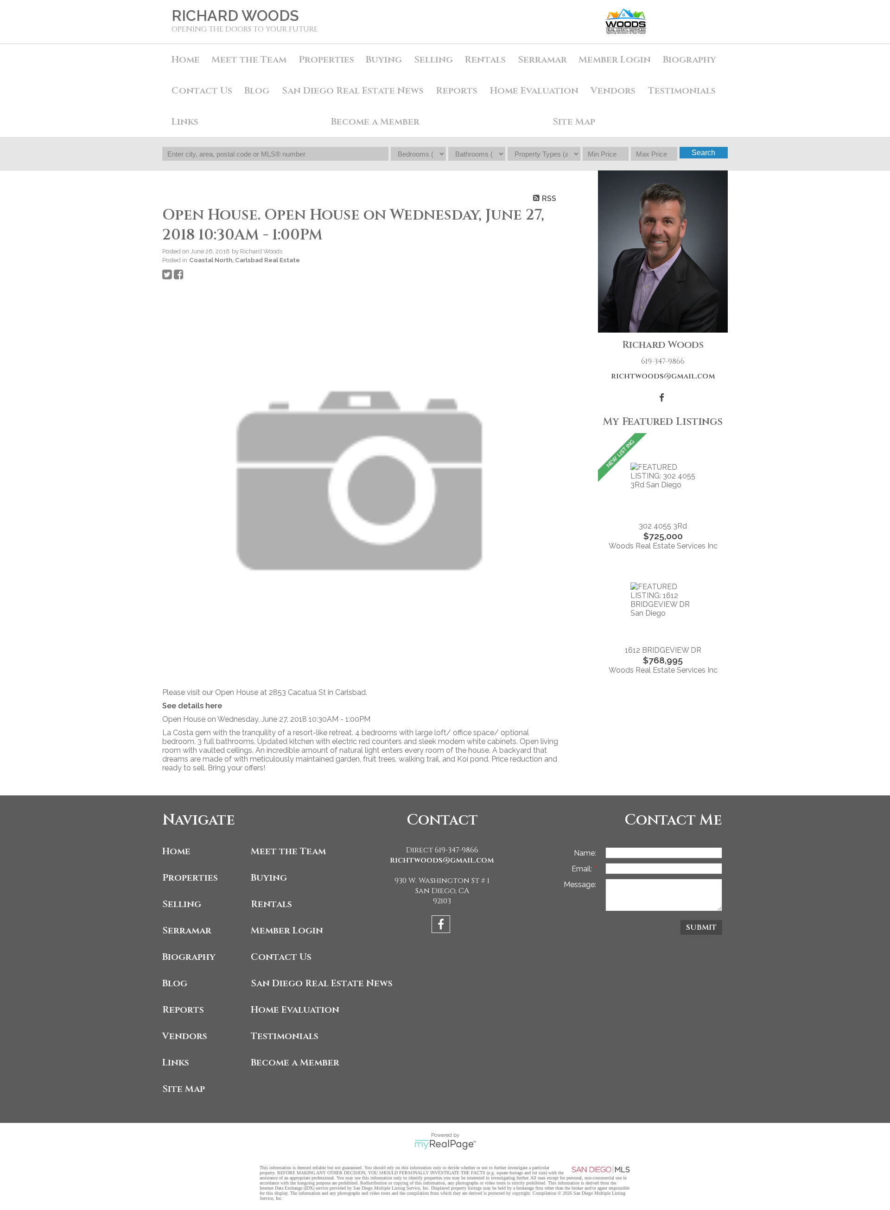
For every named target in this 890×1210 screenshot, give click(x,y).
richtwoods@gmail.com (663, 376)
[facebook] (442, 925)
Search (703, 153)
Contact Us (202, 90)
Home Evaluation (534, 90)
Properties (190, 877)
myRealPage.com (445, 1144)
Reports (183, 1009)
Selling (433, 59)
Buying (384, 59)
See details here (192, 705)
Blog (256, 90)
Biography (689, 59)
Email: (583, 868)
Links (185, 121)
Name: (585, 853)
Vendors (613, 90)
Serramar (542, 59)
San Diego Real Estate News (353, 90)
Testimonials (682, 90)
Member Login (614, 59)
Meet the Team (248, 59)
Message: (580, 884)
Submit (701, 927)
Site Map (574, 121)
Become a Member (375, 121)
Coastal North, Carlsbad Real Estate (244, 260)
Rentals (485, 59)
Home (186, 59)
